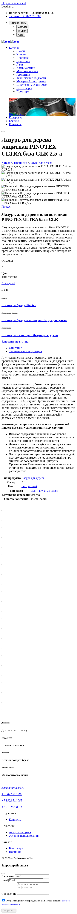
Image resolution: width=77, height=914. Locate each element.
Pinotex (5, 206)
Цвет (4, 273)
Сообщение (8, 893)
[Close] (2, 873)
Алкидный (8, 283)
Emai (4, 880)
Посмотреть (16, 114)
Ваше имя (7, 876)
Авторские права (20, 832)
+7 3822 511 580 (31, 16)
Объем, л (7, 260)
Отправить (9, 910)
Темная (22, 30)
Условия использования (24, 835)
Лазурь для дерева (32, 478)
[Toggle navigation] (2, 131)
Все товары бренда (18, 305)
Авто (20, 34)
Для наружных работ (44, 490)
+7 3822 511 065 (11, 800)
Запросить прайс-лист (15, 341)
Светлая (22, 26)
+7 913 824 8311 (11, 806)
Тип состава (9, 276)
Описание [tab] (15, 347)
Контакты (15, 819)
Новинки (15, 851)
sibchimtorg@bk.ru (12, 787)
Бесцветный (29, 486)
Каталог (14, 47)
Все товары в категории (29, 335)
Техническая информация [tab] (25, 351)
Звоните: (15, 16)
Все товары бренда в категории (34, 320)
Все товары (16, 848)
